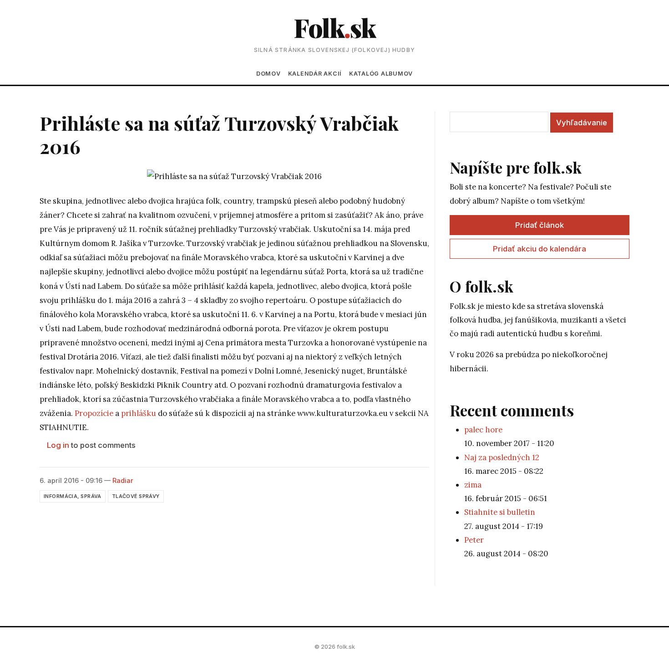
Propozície (94, 413)
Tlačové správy (136, 496)
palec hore (483, 430)
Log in (58, 445)
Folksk (334, 27)
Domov (268, 73)
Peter (474, 540)
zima (472, 485)
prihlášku (138, 413)
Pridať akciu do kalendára (539, 248)
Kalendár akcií (315, 73)
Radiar (122, 480)
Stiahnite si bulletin (499, 512)
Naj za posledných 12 (501, 457)
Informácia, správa (72, 496)
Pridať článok (539, 225)
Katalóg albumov (381, 73)
